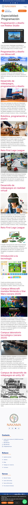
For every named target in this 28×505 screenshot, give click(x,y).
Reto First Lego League (13, 150)
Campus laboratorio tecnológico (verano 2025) (11, 335)
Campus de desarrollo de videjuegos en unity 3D (13, 374)
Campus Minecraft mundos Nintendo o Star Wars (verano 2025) (13, 291)
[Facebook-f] (11, 3)
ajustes (11, 500)
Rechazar (10, 502)
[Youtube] (15, 3)
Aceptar (4, 502)
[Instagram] (13, 3)
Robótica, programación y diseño (14, 117)
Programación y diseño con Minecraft (12, 53)
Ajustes (16, 502)
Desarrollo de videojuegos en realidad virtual (13, 188)
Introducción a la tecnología (9, 257)
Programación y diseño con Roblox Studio (12, 24)
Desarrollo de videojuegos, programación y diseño (12, 84)
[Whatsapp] (17, 3)
